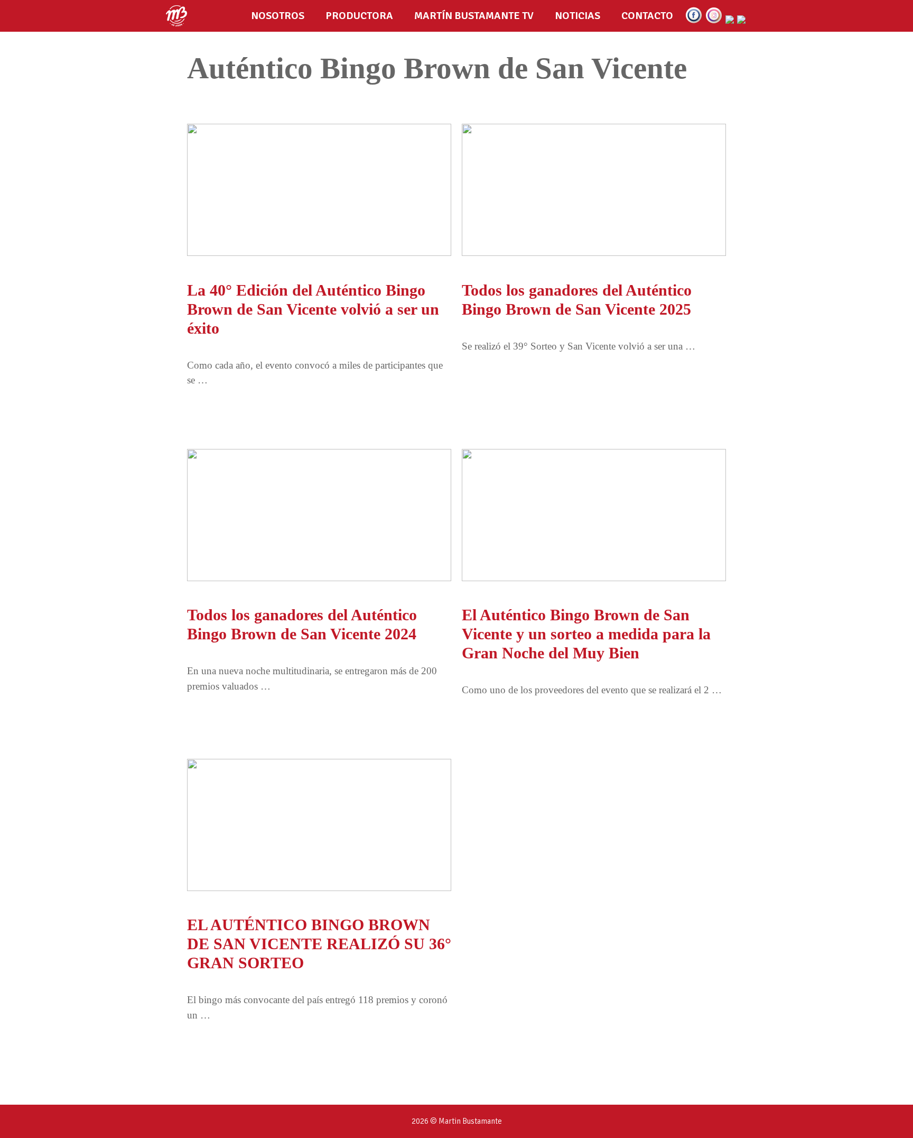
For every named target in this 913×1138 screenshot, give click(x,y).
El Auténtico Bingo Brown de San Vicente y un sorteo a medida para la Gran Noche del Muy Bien (586, 634)
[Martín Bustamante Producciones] (179, 16)
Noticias (577, 15)
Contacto (647, 15)
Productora (359, 15)
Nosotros (277, 15)
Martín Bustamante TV (474, 15)
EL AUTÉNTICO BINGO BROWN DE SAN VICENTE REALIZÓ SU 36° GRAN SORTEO (319, 943)
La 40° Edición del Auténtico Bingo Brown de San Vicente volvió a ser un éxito (313, 309)
